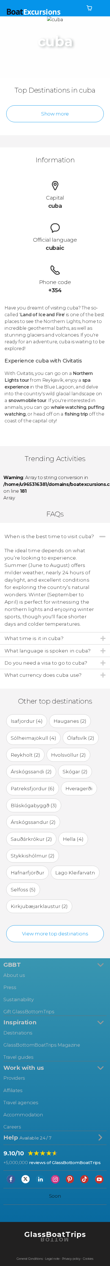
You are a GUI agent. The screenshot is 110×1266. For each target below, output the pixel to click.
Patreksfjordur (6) (32, 788)
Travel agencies (20, 1102)
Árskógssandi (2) (31, 771)
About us (14, 975)
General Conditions (30, 1259)
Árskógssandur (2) (33, 822)
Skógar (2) (75, 771)
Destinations (17, 1033)
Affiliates (13, 1090)
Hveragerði (79, 788)
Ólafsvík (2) (80, 738)
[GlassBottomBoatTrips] (55, 1249)
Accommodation (23, 1114)
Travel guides (18, 1057)
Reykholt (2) (25, 755)
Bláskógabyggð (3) (34, 805)
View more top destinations (55, 934)
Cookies (88, 1259)
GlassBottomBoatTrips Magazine (41, 1045)
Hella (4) (73, 839)
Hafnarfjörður (27, 873)
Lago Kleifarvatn (75, 873)
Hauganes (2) (70, 721)
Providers (14, 1078)
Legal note (52, 1259)
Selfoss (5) (23, 889)
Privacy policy (71, 1259)
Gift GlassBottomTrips (28, 1011)
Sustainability (18, 999)
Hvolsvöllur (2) (68, 755)
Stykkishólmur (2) (32, 856)
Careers (12, 1127)
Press (9, 987)
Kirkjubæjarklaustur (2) (39, 906)
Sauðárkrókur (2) (31, 839)
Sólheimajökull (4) (33, 738)
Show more (55, 114)
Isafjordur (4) (27, 721)
